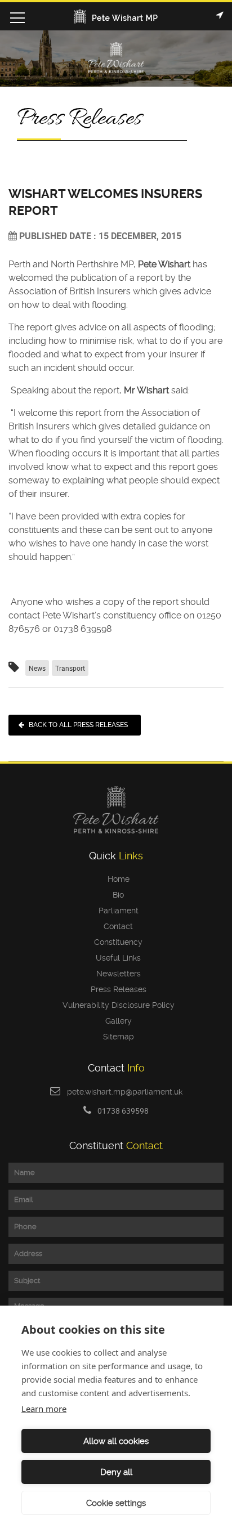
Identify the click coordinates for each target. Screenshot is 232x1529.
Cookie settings (116, 1503)
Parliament (116, 910)
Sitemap (116, 1036)
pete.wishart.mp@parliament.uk (124, 1091)
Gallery (116, 1020)
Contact (116, 926)
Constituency (116, 942)
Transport (70, 667)
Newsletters (116, 973)
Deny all (116, 1472)
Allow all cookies (116, 1441)
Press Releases (116, 989)
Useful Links (116, 957)
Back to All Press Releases (78, 725)
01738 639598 (123, 1110)
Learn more (43, 1408)
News (37, 667)
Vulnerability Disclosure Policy (116, 1005)
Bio (116, 894)
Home (116, 879)
